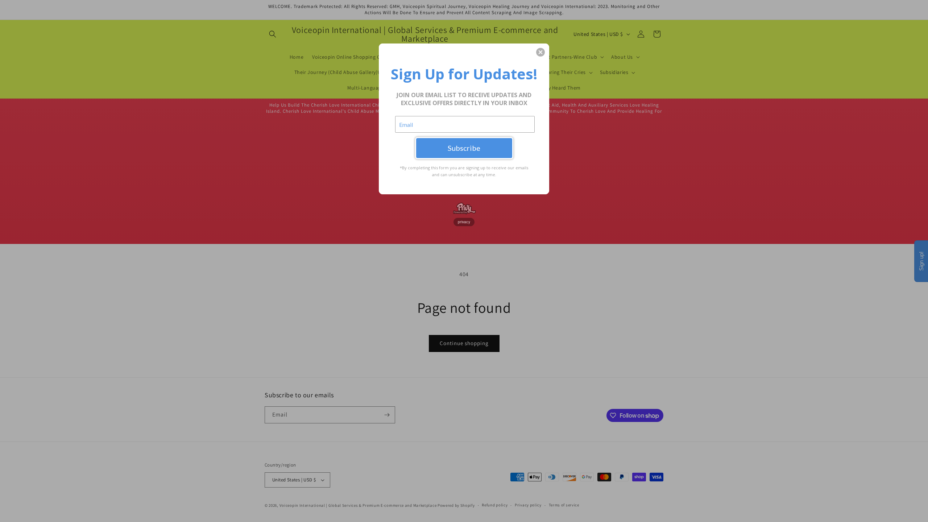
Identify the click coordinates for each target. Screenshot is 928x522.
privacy (464, 221)
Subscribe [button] (464, 148)
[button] (540, 52)
